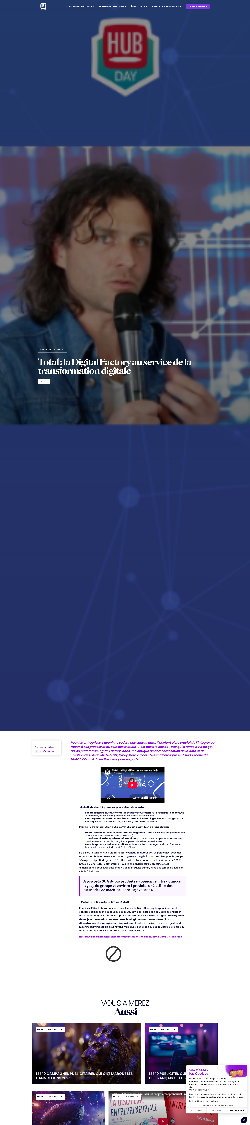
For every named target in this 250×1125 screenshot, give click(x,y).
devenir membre (198, 6)
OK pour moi (237, 1110)
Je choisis (217, 1110)
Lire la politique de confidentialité (203, 1101)
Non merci (196, 1110)
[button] (80, 6)
